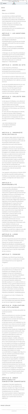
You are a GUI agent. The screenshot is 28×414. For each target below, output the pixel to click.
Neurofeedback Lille (9, 409)
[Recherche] (26, 3)
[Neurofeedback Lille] (14, 3)
